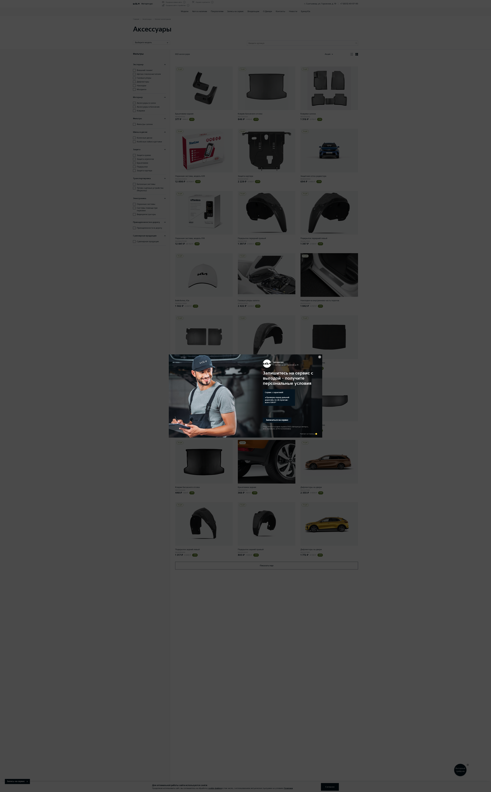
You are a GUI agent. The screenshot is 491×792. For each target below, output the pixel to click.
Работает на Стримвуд (307, 434)
